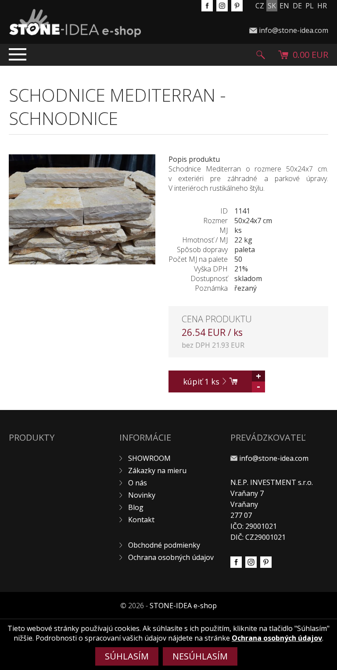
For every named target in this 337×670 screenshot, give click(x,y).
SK (272, 6)
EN (284, 6)
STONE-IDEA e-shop (183, 605)
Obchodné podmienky (164, 545)
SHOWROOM (149, 458)
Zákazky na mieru (157, 470)
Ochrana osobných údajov (171, 557)
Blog (135, 507)
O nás (137, 483)
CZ (259, 6)
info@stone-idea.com (293, 30)
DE (297, 6)
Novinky (141, 495)
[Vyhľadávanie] (260, 55)
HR (322, 6)
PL (309, 6)
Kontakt (141, 519)
